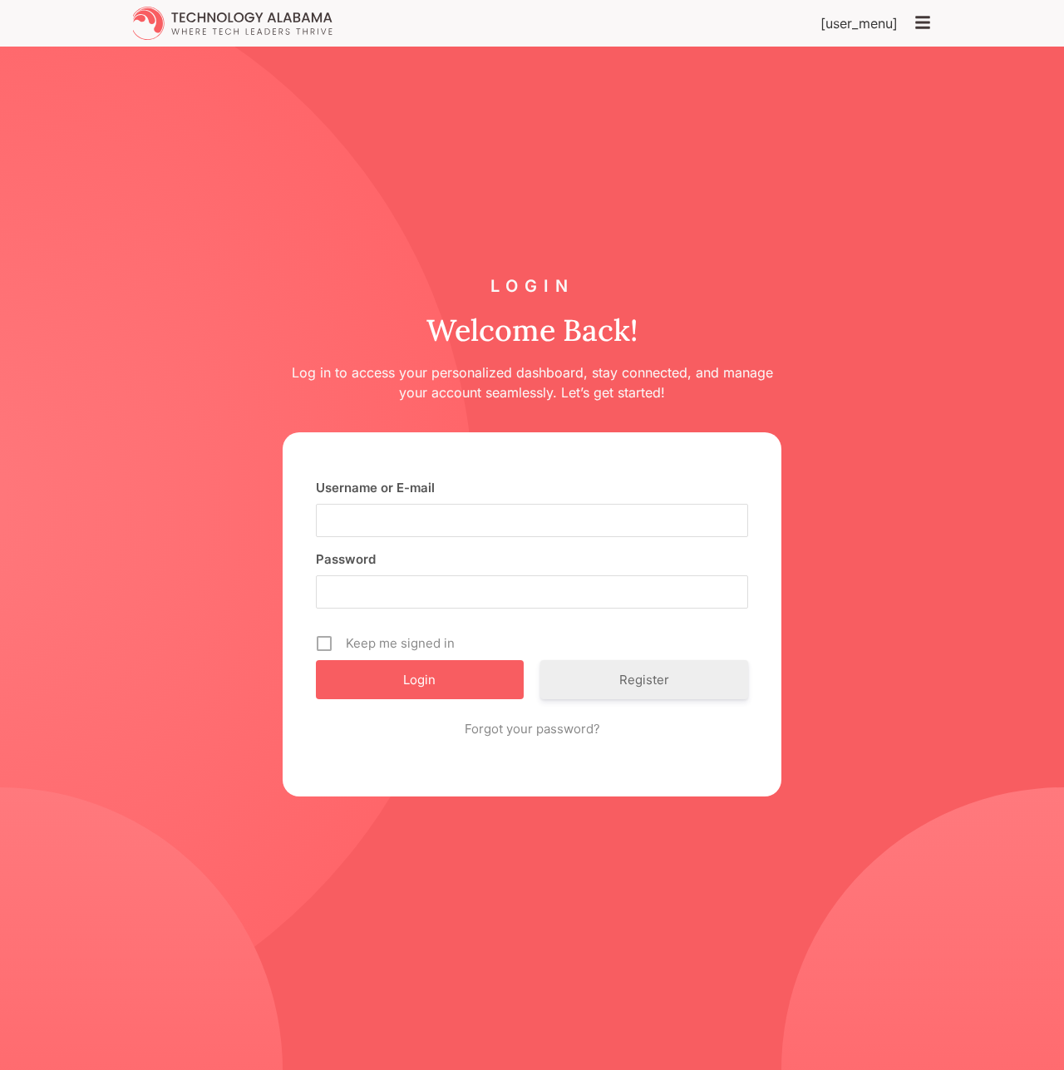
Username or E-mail (375, 488)
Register (644, 680)
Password (346, 559)
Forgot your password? (532, 729)
